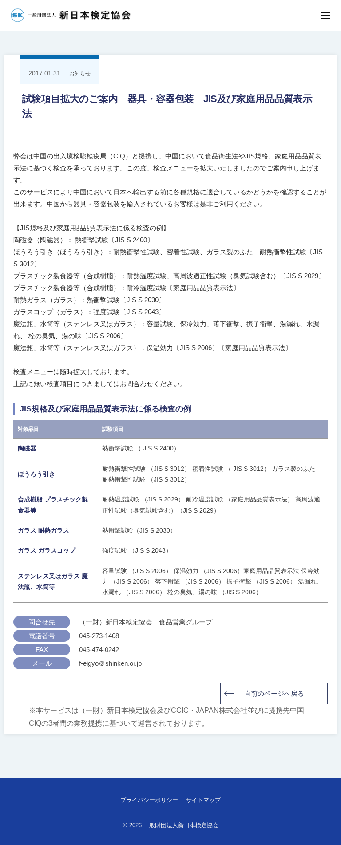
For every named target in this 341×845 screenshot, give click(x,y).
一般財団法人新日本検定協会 (180, 825)
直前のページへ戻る (274, 693)
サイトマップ (203, 800)
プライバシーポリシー (149, 800)
